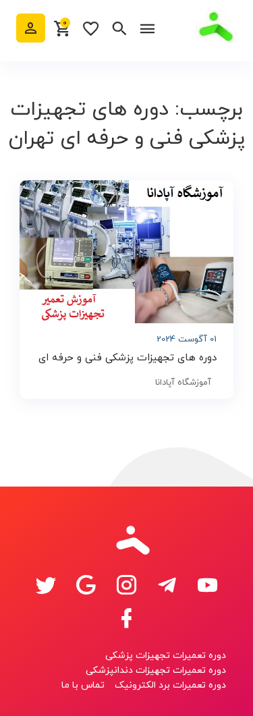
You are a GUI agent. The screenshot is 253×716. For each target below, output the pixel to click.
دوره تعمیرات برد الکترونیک (170, 685)
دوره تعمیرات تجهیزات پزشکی (165, 655)
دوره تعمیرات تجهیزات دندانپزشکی (156, 670)
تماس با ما (83, 685)
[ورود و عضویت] (30, 28)
